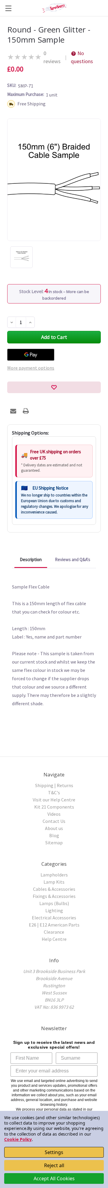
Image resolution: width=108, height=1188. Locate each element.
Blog (54, 835)
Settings (54, 1152)
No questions (82, 57)
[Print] (26, 411)
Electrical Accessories (54, 918)
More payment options (30, 368)
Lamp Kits (54, 882)
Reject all (54, 1165)
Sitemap (54, 843)
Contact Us (54, 821)
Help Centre (54, 939)
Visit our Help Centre (54, 800)
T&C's (54, 792)
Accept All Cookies (54, 1178)
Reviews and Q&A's (72, 559)
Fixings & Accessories (54, 896)
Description (31, 559)
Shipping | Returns (54, 785)
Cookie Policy (18, 1139)
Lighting (54, 910)
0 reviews (52, 57)
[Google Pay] (30, 355)
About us (54, 828)
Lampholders (54, 875)
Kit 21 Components (54, 807)
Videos (54, 814)
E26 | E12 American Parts (54, 925)
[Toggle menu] (8, 8)
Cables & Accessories (54, 889)
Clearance (54, 932)
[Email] (13, 411)
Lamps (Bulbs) (54, 903)
